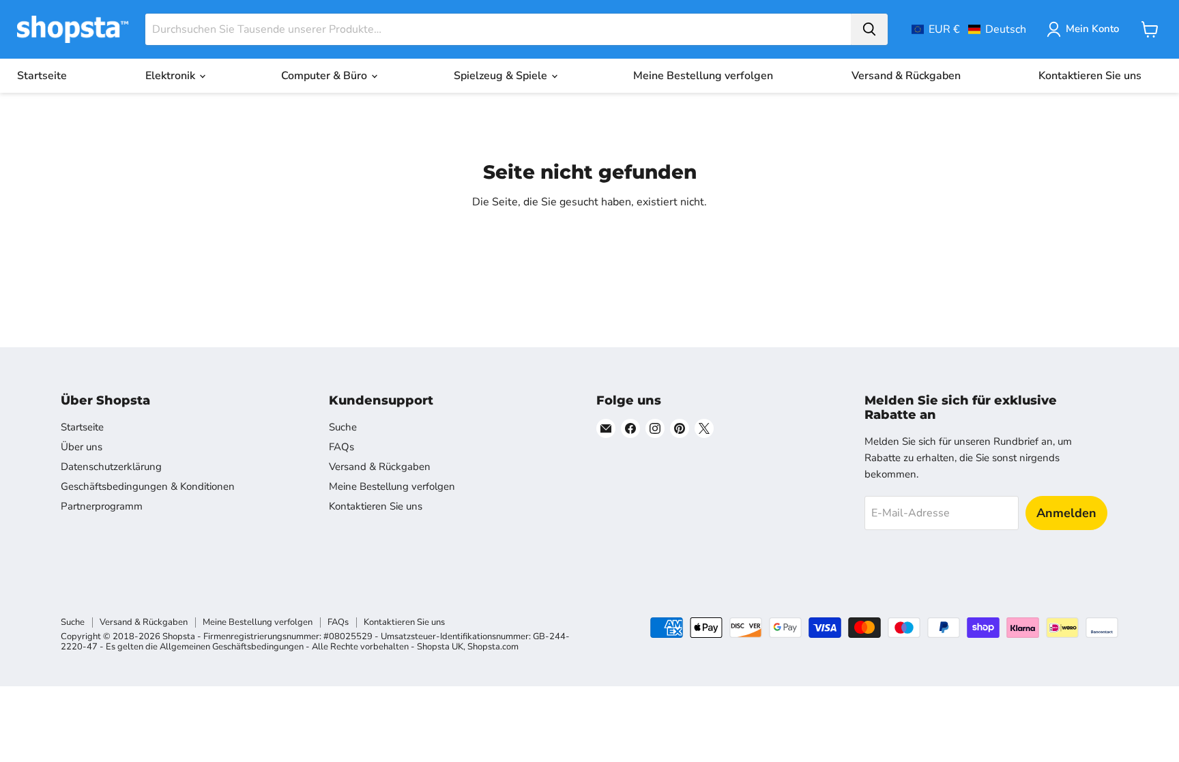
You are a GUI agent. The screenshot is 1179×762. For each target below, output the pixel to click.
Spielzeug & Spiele (502, 75)
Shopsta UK (440, 647)
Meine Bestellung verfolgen (703, 75)
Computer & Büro (325, 75)
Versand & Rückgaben (906, 75)
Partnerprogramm (102, 506)
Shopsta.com (493, 647)
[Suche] (869, 29)
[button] (969, 29)
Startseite (42, 75)
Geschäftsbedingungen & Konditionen (148, 486)
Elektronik (171, 75)
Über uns (81, 447)
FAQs (341, 447)
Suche (343, 427)
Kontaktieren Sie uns (1089, 75)
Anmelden (1066, 513)
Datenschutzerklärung (111, 466)
